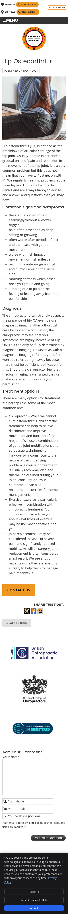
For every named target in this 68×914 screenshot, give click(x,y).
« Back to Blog (16, 623)
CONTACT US (18, 590)
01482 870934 (28, 4)
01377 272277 (28, 12)
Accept (34, 908)
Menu (12, 20)
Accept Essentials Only (34, 900)
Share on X (27, 613)
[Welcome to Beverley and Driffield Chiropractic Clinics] (34, 49)
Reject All (34, 891)
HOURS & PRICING (57, 8)
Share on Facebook (33, 613)
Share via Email (40, 613)
